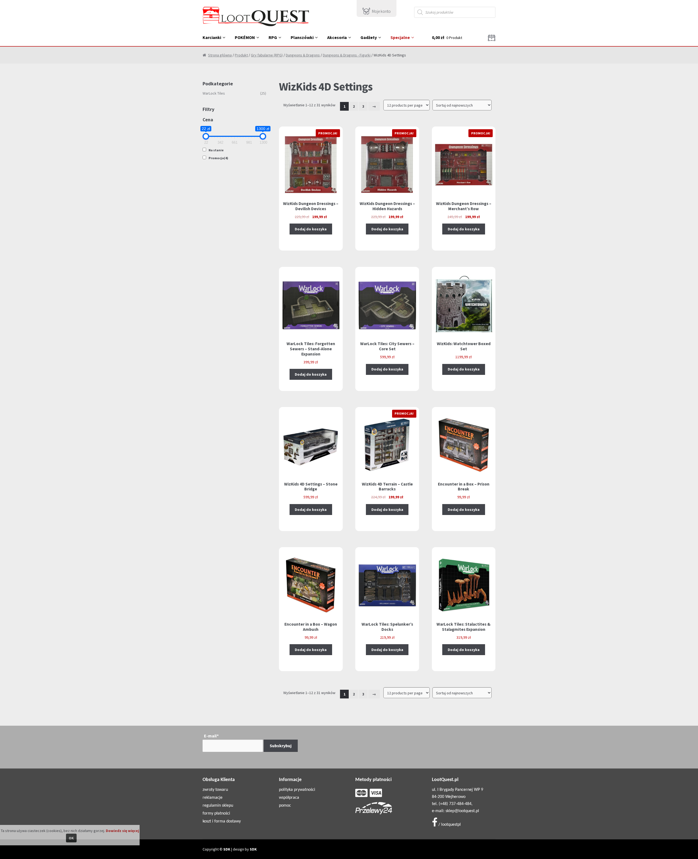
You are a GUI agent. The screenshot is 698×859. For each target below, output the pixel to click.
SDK (226, 849)
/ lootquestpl (449, 824)
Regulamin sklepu (218, 805)
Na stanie (216, 150)
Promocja (218, 158)
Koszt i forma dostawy (222, 821)
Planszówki (302, 37)
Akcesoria (337, 37)
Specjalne (400, 37)
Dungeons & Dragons (303, 55)
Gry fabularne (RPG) (267, 55)
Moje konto (381, 11)
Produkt (241, 55)
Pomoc (285, 805)
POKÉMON (245, 37)
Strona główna (220, 55)
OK (71, 838)
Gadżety (368, 37)
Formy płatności (216, 813)
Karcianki (212, 37)
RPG (273, 37)
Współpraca (289, 797)
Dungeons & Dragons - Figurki (347, 55)
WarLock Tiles (214, 93)
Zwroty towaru (215, 790)
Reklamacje (212, 797)
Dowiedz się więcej (122, 830)
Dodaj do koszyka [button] (311, 229)
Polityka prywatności (297, 790)
